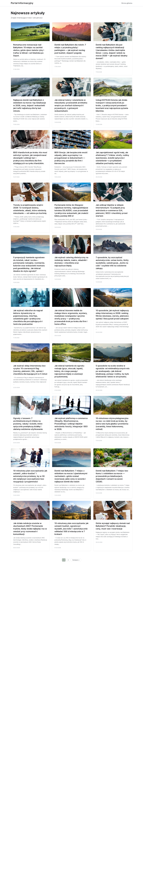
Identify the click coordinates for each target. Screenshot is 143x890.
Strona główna (126, 3)
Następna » (76, 560)
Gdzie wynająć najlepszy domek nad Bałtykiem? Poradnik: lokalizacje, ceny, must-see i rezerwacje (113, 526)
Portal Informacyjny (22, 3)
